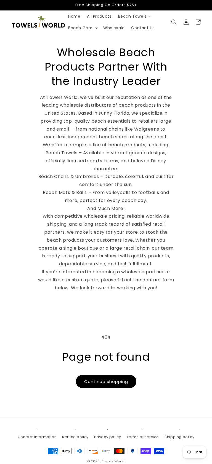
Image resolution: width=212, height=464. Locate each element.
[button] (134, 16)
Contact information (37, 436)
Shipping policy (179, 436)
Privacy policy (107, 436)
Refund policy (75, 436)
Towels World (113, 461)
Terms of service (143, 436)
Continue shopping (106, 381)
